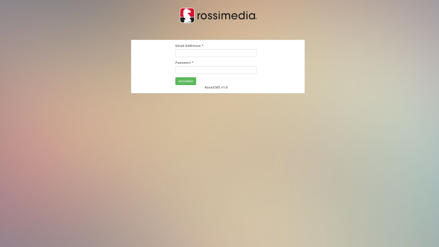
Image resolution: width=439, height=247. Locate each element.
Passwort (184, 62)
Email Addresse (189, 45)
